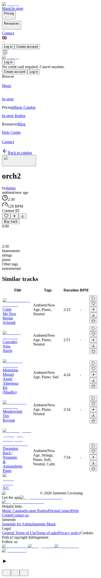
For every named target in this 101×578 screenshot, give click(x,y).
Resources (11, 23)
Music (7, 8)
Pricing (9, 13)
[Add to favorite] (6, 216)
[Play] (19, 160)
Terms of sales (47, 533)
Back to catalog (20, 153)
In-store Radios (36, 511)
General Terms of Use (19, 533)
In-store (17, 8)
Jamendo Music (44, 524)
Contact (8, 33)
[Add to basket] (93, 320)
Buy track (11, 221)
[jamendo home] (10, 4)
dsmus (11, 188)
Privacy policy (69, 533)
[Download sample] (22, 216)
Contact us (20, 515)
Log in (8, 46)
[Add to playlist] (14, 216)
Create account (27, 46)
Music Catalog (13, 511)
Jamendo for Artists (17, 524)
